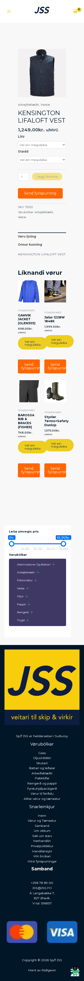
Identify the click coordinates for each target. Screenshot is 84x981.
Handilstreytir (42, 851)
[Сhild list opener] (53, 564)
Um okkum (42, 830)
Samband (42, 826)
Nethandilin (42, 841)
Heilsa (20, 588)
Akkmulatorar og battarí (33, 564)
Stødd (23, 151)
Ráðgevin (48, 970)
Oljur (20, 596)
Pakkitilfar (42, 778)
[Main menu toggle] (8, 11)
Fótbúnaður (25, 580)
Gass (42, 753)
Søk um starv (42, 836)
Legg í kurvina (47, 176)
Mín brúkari (42, 856)
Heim (42, 815)
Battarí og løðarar (42, 768)
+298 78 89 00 (42, 883)
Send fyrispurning (40, 193)
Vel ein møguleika (33, 343)
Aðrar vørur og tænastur (42, 798)
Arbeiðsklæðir (42, 773)
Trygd (21, 620)
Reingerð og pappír (42, 783)
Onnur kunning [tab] (30, 244)
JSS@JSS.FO (42, 888)
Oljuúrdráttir (42, 758)
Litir (21, 136)
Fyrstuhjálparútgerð (42, 788)
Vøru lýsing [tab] (27, 236)
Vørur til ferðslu (42, 793)
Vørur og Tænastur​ (42, 820)
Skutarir (42, 763)
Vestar (45, 104)
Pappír (21, 604)
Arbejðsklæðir (26, 572)
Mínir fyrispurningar (42, 861)
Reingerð (23, 612)
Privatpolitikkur (42, 846)
